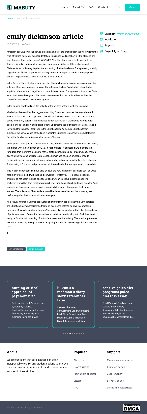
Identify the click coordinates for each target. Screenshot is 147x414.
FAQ (91, 7)
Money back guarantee (120, 360)
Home (64, 7)
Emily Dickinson (16, 249)
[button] (63, 333)
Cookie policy (115, 373)
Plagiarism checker (85, 373)
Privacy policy (115, 380)
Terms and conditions (119, 387)
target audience (36, 249)
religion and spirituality (128, 33)
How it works (81, 366)
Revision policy (116, 366)
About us (78, 7)
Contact (103, 7)
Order (132, 7)
